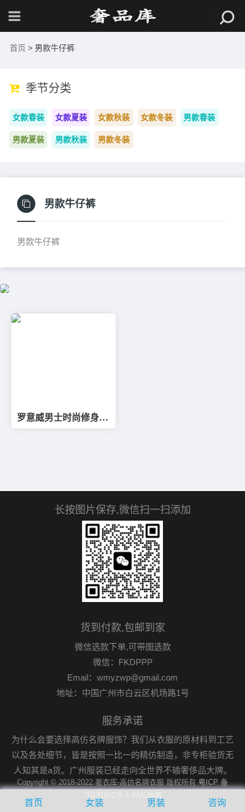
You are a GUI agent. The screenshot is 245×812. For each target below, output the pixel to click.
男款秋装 (71, 139)
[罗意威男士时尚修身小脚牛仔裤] (63, 358)
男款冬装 (114, 139)
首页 (18, 47)
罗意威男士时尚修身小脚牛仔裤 (62, 417)
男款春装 (199, 117)
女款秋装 (114, 117)
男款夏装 (28, 139)
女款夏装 (71, 117)
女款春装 (28, 117)
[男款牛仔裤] (122, 16)
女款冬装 (157, 117)
